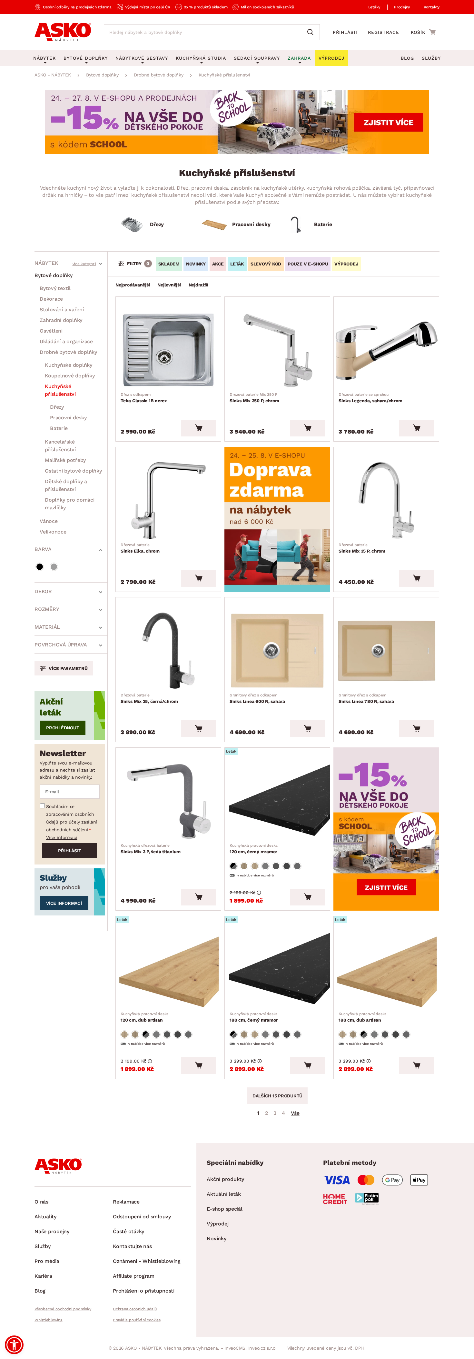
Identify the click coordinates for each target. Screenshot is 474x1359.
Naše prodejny (52, 1231)
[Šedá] (54, 567)
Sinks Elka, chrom (140, 548)
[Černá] (40, 567)
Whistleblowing (48, 1320)
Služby (431, 58)
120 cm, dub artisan (145, 1017)
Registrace (383, 32)
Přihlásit (346, 32)
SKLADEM (169, 263)
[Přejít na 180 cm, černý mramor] (277, 969)
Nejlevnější (169, 284)
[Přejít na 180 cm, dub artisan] (386, 969)
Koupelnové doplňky (70, 376)
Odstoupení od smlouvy (142, 1217)
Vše (295, 1113)
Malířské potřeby (65, 460)
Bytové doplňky (54, 275)
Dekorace (51, 299)
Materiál (47, 627)
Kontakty (431, 7)
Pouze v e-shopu (308, 263)
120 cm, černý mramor (254, 848)
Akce (218, 263)
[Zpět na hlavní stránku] (63, 32)
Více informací (61, 837)
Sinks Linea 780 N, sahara (366, 698)
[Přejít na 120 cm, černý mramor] (277, 801)
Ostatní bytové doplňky (73, 471)
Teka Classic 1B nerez (144, 397)
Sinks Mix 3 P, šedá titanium (151, 848)
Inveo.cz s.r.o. (262, 1348)
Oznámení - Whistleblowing (147, 1261)
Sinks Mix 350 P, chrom (254, 397)
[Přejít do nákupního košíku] (423, 32)
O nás (41, 1202)
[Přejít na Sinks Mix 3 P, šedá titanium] (168, 801)
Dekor (43, 591)
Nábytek (46, 263)
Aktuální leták (224, 1194)
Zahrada (299, 58)
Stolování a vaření (62, 309)
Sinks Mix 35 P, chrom (362, 548)
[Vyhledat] (312, 32)
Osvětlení (51, 331)
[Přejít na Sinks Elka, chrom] (168, 500)
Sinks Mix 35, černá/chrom (149, 698)
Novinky (196, 263)
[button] (14, 1345)
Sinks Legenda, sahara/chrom (370, 397)
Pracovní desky (68, 418)
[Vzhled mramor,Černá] (233, 866)
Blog (407, 58)
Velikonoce (53, 532)
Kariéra (43, 1276)
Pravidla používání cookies (137, 1320)
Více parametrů (68, 668)
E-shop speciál (224, 1209)
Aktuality (45, 1217)
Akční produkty (225, 1179)
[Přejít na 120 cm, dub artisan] (168, 969)
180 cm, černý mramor (254, 1017)
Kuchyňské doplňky (68, 365)
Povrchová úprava (61, 645)
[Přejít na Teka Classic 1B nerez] (168, 350)
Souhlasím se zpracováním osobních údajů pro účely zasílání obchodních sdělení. (71, 818)
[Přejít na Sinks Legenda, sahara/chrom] (386, 350)
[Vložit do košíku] (198, 428)
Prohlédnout (62, 727)
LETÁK (237, 263)
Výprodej (217, 1224)
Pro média (47, 1261)
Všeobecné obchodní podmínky (63, 1309)
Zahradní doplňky (61, 320)
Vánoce (49, 521)
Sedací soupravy (257, 58)
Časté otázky (128, 1231)
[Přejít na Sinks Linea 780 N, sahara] (386, 651)
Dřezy (57, 407)
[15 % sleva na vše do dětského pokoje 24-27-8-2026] (237, 152)
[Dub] (244, 866)
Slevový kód (266, 263)
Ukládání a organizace (66, 341)
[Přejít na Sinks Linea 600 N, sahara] (277, 651)
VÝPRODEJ (346, 263)
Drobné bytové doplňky (68, 352)
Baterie (58, 428)
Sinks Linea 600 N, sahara (257, 698)
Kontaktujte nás (132, 1246)
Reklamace (126, 1202)
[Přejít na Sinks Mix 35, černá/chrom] (168, 651)
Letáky (374, 7)
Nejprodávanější (132, 284)
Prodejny (402, 7)
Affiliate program (133, 1276)
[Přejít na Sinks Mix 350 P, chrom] (277, 350)
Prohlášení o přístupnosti (143, 1291)
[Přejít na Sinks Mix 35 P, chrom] (386, 500)
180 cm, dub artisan (363, 1017)
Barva (43, 549)
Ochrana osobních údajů (135, 1309)
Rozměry (47, 609)
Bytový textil (55, 288)
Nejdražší (198, 284)
